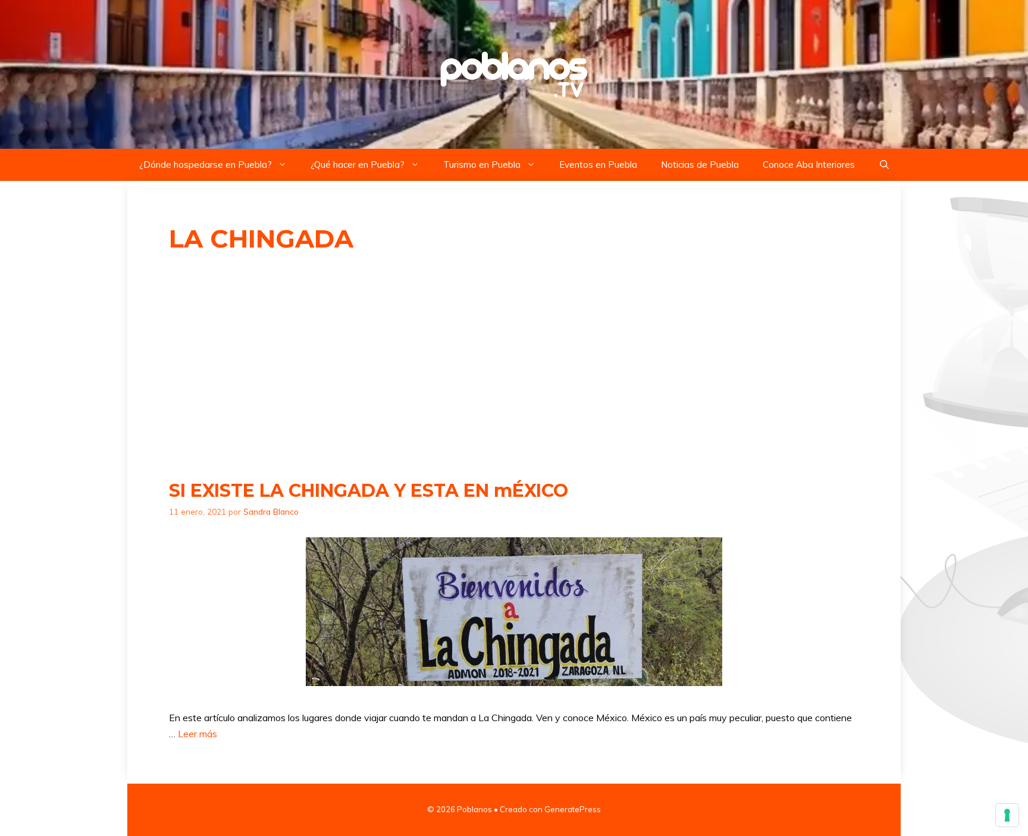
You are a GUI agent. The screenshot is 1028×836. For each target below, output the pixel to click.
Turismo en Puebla (482, 164)
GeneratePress (572, 809)
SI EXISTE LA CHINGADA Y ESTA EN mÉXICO (368, 491)
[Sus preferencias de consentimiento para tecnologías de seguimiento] (1007, 815)
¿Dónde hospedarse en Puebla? (205, 164)
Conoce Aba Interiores (809, 164)
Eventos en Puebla (598, 164)
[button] (884, 165)
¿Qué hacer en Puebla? (358, 164)
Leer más (197, 734)
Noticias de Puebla (700, 164)
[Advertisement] (514, 367)
